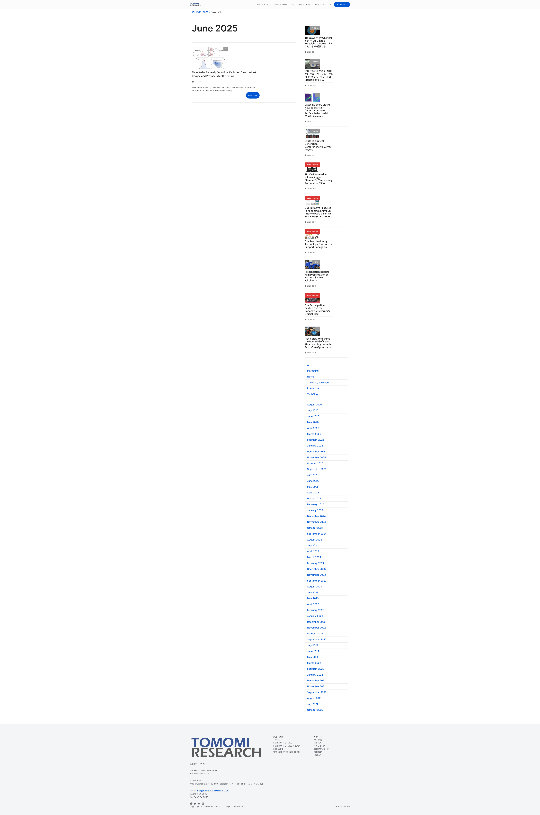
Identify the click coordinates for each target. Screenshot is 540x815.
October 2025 (315, 463)
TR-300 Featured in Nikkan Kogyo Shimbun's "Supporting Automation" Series (318, 178)
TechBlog (312, 394)
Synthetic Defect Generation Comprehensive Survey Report (318, 145)
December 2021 (316, 680)
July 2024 (312, 545)
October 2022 (315, 633)
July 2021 (312, 704)
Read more (252, 95)
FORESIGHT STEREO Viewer (286, 746)
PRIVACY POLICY (342, 806)
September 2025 (317, 469)
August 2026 (314, 404)
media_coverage (319, 382)
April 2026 (313, 428)
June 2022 (313, 651)
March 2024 (314, 557)
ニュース (317, 742)
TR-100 (276, 739)
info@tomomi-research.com (213, 790)
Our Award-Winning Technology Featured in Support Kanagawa (318, 244)
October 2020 (315, 709)
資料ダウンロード (321, 749)
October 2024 (315, 527)
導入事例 (318, 739)
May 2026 (313, 422)
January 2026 (315, 445)
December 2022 (316, 621)
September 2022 (316, 639)
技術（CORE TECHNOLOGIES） (286, 752)
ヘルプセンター (320, 746)
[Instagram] (203, 803)
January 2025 (315, 510)
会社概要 (318, 752)
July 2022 (312, 645)
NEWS (310, 376)
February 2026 (315, 439)
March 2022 (314, 663)
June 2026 (313, 416)
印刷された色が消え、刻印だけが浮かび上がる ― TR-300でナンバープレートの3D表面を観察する (319, 75)
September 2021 (316, 692)
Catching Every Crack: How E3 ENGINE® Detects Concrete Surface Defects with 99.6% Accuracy (317, 110)
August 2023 (314, 586)
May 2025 (313, 486)
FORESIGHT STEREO (282, 742)
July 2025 (312, 475)
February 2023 (315, 610)
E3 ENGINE (278, 749)
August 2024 (314, 539)
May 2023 (313, 598)
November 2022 (316, 627)
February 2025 (315, 504)
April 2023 (313, 604)
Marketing (313, 370)
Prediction (313, 388)
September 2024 (317, 533)
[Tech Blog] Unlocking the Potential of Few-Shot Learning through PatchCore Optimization (318, 343)
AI (308, 364)
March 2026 (314, 433)
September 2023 (317, 580)
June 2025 (313, 481)
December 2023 (316, 569)
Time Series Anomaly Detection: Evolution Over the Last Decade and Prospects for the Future (224, 73)
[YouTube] (199, 803)
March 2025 (314, 498)
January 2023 (315, 616)
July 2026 (312, 410)
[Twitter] (195, 803)
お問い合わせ (319, 755)
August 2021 (314, 698)
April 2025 (313, 492)
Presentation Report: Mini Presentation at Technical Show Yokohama (317, 276)
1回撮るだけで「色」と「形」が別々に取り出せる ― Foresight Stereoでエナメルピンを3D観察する (319, 42)
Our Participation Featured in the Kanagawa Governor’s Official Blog (317, 309)
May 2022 (313, 657)
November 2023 (316, 574)
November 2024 (316, 522)
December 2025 (316, 451)
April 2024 (313, 551)
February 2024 (315, 563)
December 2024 (316, 516)
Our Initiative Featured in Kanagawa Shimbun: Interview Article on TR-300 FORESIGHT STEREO (318, 212)
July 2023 (312, 592)
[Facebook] (191, 803)
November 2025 (316, 457)
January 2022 (315, 674)
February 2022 (315, 668)
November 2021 (316, 686)
